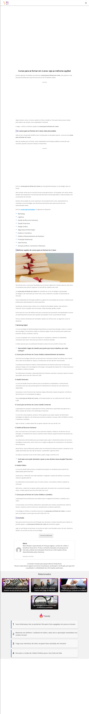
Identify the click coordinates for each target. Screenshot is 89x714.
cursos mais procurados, (28, 209)
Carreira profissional (46, 535)
